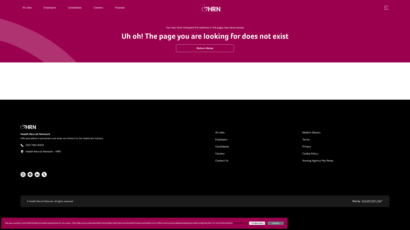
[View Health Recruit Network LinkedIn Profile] (37, 174)
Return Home (205, 48)
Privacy (306, 146)
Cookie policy (239, 223)
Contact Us (221, 160)
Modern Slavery (311, 132)
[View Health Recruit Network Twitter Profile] (44, 174)
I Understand (257, 223)
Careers (98, 7)
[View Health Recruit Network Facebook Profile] (30, 174)
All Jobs (27, 7)
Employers (50, 7)
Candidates (75, 7)
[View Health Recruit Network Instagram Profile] (23, 174)
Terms (306, 139)
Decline (275, 223)
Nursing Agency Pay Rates (317, 160)
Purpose (120, 7)
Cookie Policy (310, 153)
